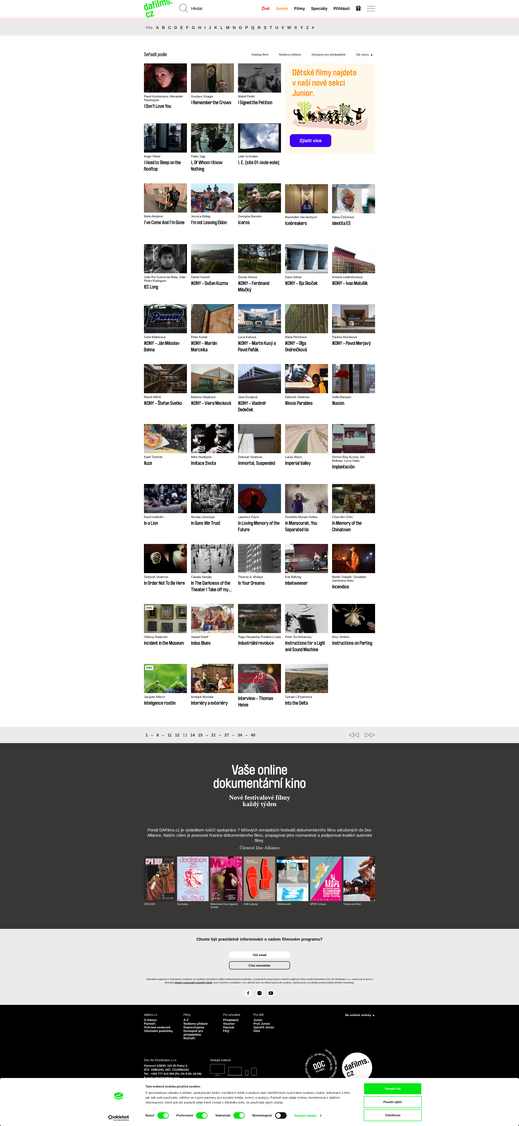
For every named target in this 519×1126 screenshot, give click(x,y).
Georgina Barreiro (250, 216)
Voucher (229, 1023)
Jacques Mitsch (154, 697)
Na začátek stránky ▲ (360, 1015)
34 (240, 735)
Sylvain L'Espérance (298, 697)
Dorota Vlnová (247, 277)
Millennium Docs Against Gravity (224, 905)
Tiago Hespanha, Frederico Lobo (259, 637)
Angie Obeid (152, 156)
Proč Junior (261, 1023)
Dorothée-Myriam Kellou (301, 517)
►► (370, 735)
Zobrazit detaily (305, 1115)
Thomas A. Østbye (250, 577)
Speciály (319, 8)
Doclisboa (182, 904)
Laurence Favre (248, 517)
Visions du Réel (352, 904)
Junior (282, 8)
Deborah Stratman (297, 397)
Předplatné (230, 1020)
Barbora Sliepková (203, 397)
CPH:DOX (149, 904)
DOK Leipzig (251, 904)
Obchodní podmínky (158, 1031)
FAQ (226, 1031)
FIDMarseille (284, 904)
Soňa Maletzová (154, 337)
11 (169, 735)
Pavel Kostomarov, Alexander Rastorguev (163, 98)
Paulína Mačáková (344, 337)
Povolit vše (393, 1088)
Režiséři (189, 1038)
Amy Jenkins (341, 637)
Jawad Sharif (199, 637)
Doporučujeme (193, 1027)
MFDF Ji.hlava (318, 904)
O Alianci (150, 1020)
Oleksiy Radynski (155, 637)
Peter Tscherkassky (298, 637)
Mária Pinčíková (296, 337)
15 (200, 735)
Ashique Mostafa (202, 697)
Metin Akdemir (153, 216)
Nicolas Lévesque (203, 517)
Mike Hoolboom (201, 457)
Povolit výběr (392, 1102)
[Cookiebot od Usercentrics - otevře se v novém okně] (118, 1118)
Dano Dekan (293, 277)
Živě (266, 8)
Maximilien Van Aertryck (301, 217)
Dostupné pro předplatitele (329, 54)
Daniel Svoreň (200, 277)
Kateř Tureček (153, 457)
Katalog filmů (260, 54)
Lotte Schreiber (248, 156)
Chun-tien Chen (342, 517)
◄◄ (354, 735)
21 (213, 735)
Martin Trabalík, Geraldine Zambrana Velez (349, 578)
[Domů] (158, 8)
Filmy (299, 8)
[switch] (202, 1115)
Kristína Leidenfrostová (347, 277)
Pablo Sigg (198, 156)
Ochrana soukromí (157, 1027)
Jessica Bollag (200, 216)
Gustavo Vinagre (202, 96)
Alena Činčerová (343, 217)
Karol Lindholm (154, 517)
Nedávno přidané (290, 54)
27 (226, 735)
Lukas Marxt (293, 457)
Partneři (149, 1023)
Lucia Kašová (247, 337)
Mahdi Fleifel (246, 96)
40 (253, 735)
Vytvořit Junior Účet (263, 1029)
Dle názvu (362, 54)
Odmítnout (392, 1115)
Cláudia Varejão (201, 577)
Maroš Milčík (152, 397)
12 (177, 735)
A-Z (186, 1020)
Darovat (228, 1027)
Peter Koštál (199, 337)
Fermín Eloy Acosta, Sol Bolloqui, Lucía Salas (348, 458)
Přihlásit (341, 8)
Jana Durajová (247, 397)
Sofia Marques (341, 397)
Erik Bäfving (293, 577)
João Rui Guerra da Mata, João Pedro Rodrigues (165, 278)
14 (192, 735)
